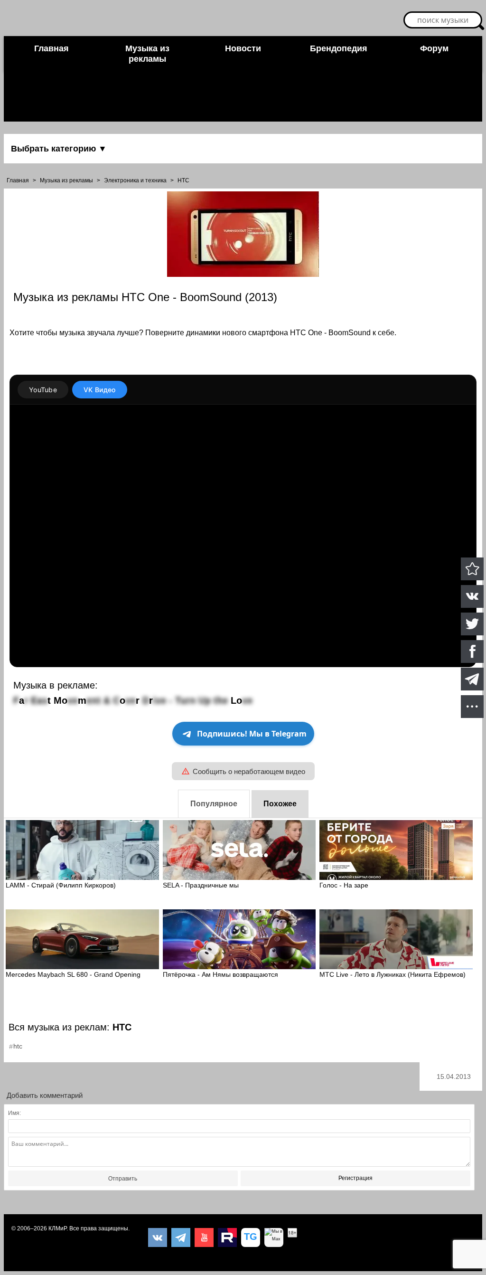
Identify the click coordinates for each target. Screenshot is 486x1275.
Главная (51, 48)
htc (17, 1046)
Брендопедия (338, 48)
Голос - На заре (343, 885)
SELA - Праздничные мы (201, 885)
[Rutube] (227, 1237)
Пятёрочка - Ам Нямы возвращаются (220, 974)
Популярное (213, 804)
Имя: (14, 1113)
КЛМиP (57, 1228)
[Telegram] (180, 1237)
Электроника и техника (135, 180)
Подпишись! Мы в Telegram (252, 733)
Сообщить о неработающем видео (249, 771)
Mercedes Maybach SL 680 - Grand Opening (73, 974)
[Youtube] (204, 1237)
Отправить (122, 1178)
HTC (183, 180)
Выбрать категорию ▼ (59, 148)
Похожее (280, 804)
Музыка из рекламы (147, 54)
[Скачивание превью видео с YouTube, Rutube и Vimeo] (250, 1237)
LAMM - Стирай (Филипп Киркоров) (61, 885)
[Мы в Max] (273, 1237)
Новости (243, 48)
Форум (434, 48)
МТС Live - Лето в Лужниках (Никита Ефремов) (392, 974)
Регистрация (355, 1178)
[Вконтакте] (157, 1237)
